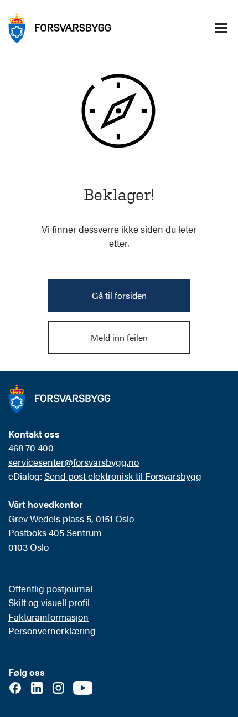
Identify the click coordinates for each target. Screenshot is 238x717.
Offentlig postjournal (50, 588)
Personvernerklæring (52, 630)
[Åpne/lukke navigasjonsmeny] (221, 28)
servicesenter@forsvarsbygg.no (73, 462)
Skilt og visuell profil (49, 602)
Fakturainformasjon (48, 616)
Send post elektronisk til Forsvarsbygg (122, 475)
